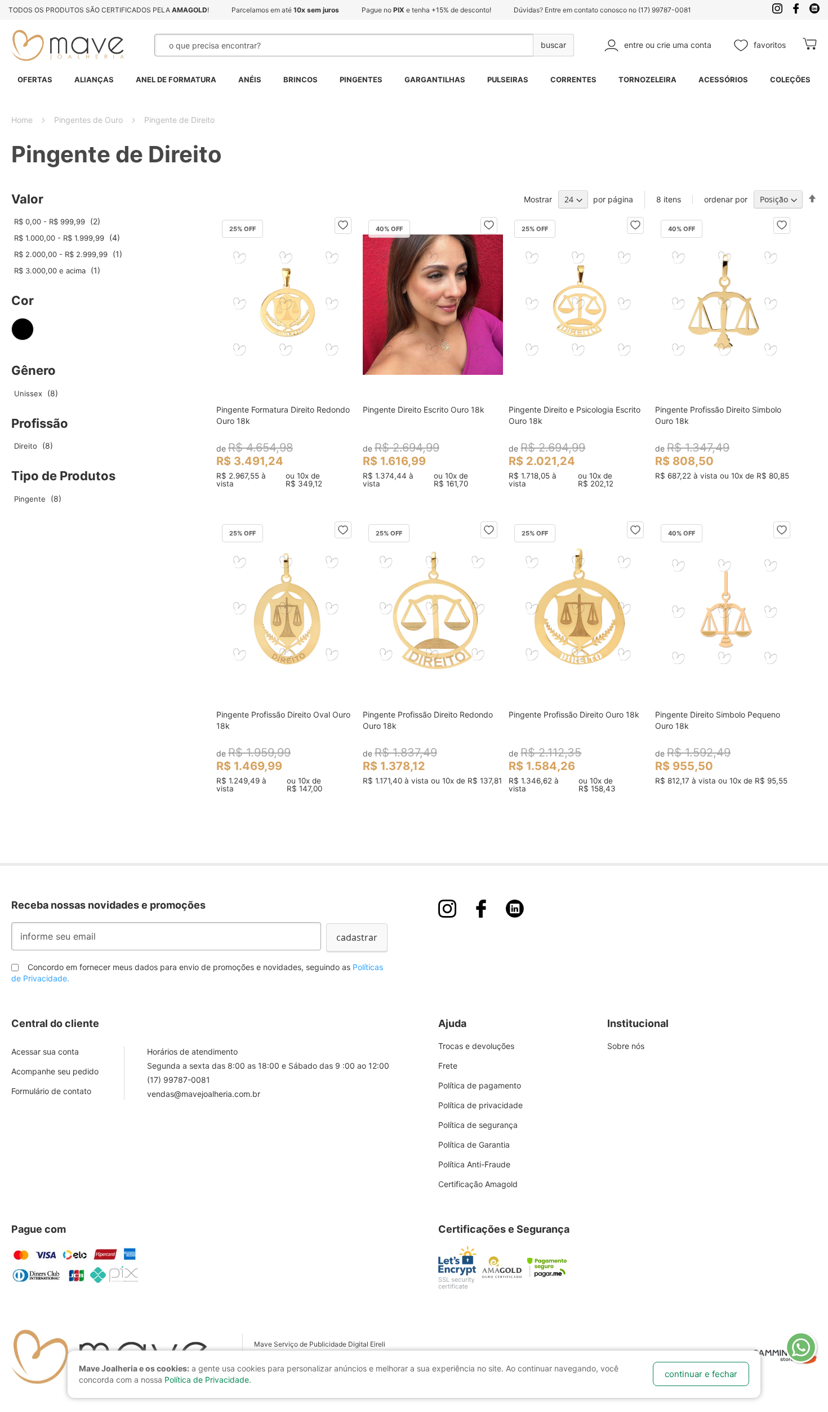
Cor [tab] (22, 300)
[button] (343, 225)
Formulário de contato (51, 1091)
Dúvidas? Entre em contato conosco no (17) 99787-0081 (602, 10)
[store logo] (67, 45)
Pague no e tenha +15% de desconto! (426, 10)
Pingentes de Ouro (89, 120)
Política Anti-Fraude (474, 1164)
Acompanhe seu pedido (55, 1071)
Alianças (94, 79)
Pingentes (361, 79)
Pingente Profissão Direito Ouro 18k (574, 714)
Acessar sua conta (45, 1051)
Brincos (300, 79)
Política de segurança (478, 1125)
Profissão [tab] (39, 423)
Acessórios (723, 79)
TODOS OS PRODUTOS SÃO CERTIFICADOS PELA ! (108, 10)
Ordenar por (725, 199)
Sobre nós (625, 1046)
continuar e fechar (701, 1374)
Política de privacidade (480, 1105)
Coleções (790, 79)
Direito (32, 445)
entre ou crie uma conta (667, 45)
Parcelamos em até (285, 10)
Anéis (249, 79)
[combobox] (315, 45)
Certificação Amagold (478, 1184)
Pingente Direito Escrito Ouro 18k (423, 409)
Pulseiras (507, 79)
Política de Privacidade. (207, 1379)
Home (23, 120)
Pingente (36, 498)
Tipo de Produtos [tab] (63, 475)
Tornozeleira (647, 79)
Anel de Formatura (176, 79)
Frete (447, 1065)
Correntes (573, 79)
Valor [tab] (27, 199)
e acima (55, 270)
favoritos (770, 45)
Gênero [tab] (33, 370)
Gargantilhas (434, 79)
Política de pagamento (479, 1085)
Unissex (34, 393)
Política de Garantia (474, 1144)
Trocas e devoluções (476, 1046)
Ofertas (34, 79)
